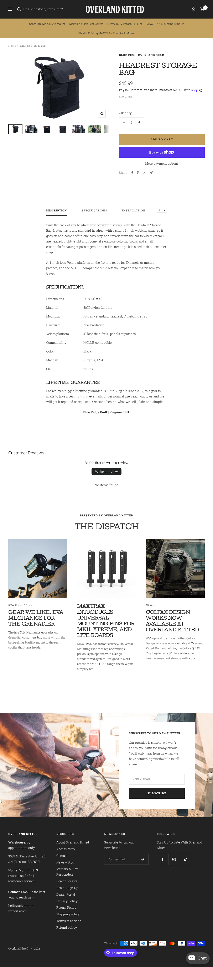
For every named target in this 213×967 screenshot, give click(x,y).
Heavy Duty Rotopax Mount (124, 24)
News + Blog (65, 862)
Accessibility (65, 849)
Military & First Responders (67, 871)
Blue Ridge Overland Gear (141, 55)
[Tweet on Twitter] (144, 172)
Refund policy (66, 927)
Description (56, 210)
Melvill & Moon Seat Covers (86, 24)
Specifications (94, 210)
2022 (37, 948)
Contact (62, 855)
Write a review (106, 471)
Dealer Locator (66, 881)
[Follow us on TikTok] (185, 859)
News (150, 604)
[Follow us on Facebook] (162, 859)
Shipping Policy (68, 914)
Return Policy (66, 907)
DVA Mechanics (20, 604)
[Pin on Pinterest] (138, 172)
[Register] (142, 859)
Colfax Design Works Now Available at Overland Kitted (172, 621)
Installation (133, 210)
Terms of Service (68, 921)
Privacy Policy (67, 901)
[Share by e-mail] (151, 172)
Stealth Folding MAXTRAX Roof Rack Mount (106, 33)
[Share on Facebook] (132, 172)
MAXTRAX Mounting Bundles (165, 24)
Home (12, 45)
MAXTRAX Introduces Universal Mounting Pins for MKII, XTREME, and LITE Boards (106, 620)
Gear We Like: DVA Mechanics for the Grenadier (35, 618)
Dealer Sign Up (67, 888)
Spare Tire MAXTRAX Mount (47, 24)
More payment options (161, 163)
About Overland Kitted (72, 842)
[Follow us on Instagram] (174, 859)
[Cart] (202, 9)
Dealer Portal (65, 894)
